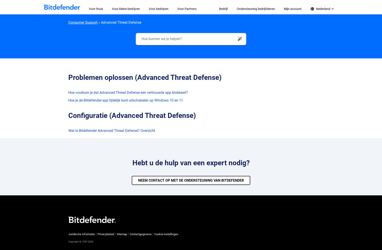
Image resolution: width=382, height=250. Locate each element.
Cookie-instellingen (166, 234)
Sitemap (122, 234)
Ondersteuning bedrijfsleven (256, 9)
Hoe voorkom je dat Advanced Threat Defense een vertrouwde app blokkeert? (128, 92)
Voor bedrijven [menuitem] (158, 9)
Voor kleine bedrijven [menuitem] (126, 9)
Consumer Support (82, 22)
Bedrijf (223, 9)
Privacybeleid (105, 234)
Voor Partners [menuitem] (187, 9)
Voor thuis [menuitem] (96, 9)
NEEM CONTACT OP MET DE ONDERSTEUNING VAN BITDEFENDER (191, 180)
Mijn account (293, 9)
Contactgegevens (141, 234)
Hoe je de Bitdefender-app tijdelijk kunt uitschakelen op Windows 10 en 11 (125, 100)
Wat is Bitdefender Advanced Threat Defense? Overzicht (111, 131)
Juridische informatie (81, 234)
